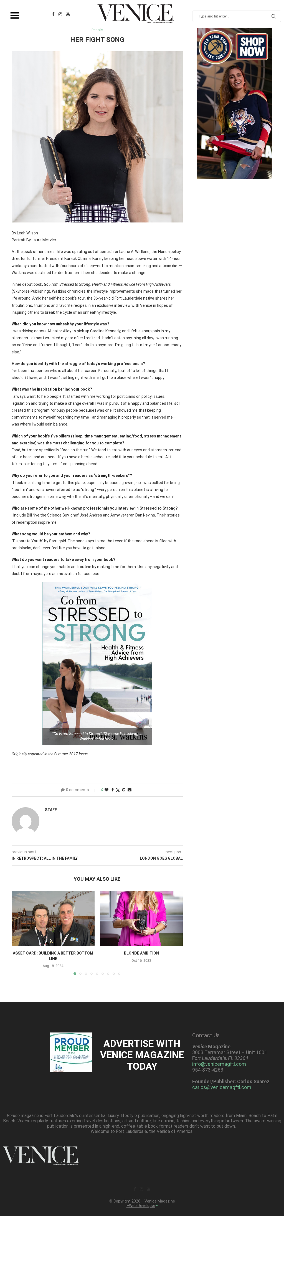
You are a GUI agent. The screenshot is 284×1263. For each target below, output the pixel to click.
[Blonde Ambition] (141, 918)
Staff (51, 810)
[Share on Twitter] (118, 790)
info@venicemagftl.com (219, 1064)
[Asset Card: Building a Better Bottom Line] (53, 918)
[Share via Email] (129, 790)
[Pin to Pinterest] (123, 790)
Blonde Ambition (141, 953)
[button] (19, 932)
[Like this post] (106, 790)
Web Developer (142, 1205)
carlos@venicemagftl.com (221, 1087)
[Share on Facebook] (112, 790)
